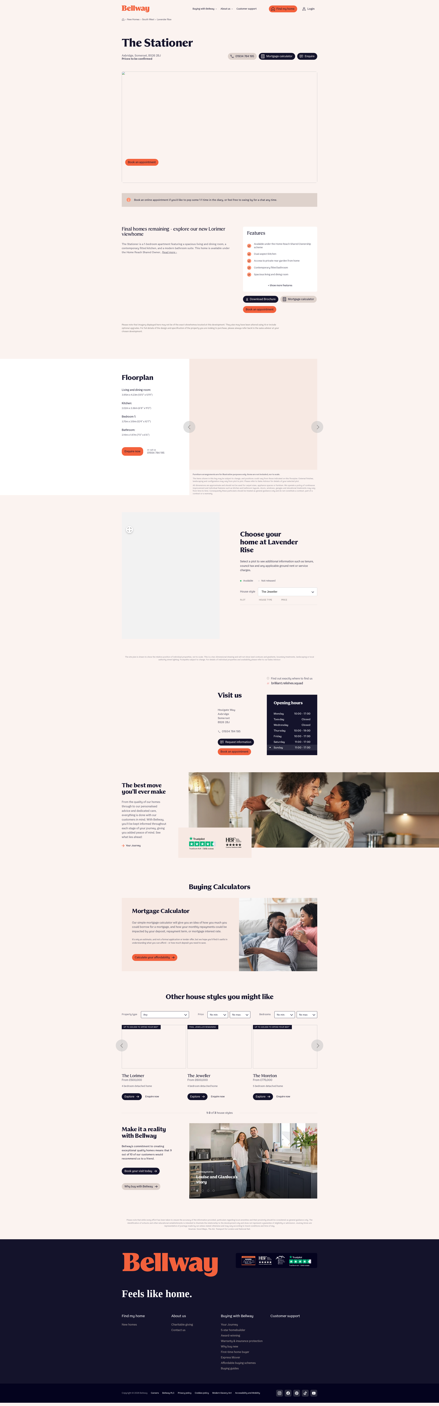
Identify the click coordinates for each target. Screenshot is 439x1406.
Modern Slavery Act (222, 1393)
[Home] (123, 19)
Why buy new (229, 1346)
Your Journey (229, 1324)
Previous (189, 427)
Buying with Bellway (203, 9)
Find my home (133, 1316)
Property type (129, 1014)
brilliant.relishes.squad (287, 683)
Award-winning (230, 1335)
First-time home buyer (235, 1352)
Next (317, 427)
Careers (155, 1393)
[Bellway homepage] (170, 1277)
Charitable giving (182, 1324)
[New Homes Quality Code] (280, 1260)
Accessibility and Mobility (247, 1393)
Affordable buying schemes (238, 1363)
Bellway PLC (168, 1393)
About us (225, 9)
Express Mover (230, 1357)
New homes (129, 1324)
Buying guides (230, 1368)
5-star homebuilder (233, 1330)
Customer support (246, 9)
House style (247, 591)
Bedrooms (265, 1014)
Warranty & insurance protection (242, 1341)
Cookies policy (202, 1393)
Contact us (178, 1330)
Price (201, 1014)
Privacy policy (184, 1393)
